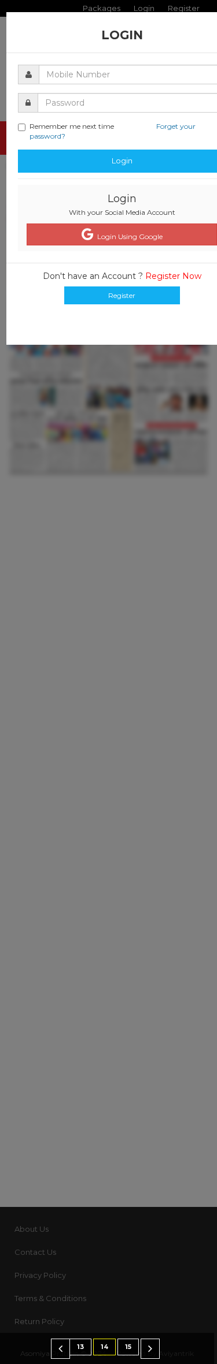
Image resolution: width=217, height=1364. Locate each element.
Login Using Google (128, 236)
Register (121, 295)
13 (80, 1347)
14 (104, 1347)
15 (128, 1347)
